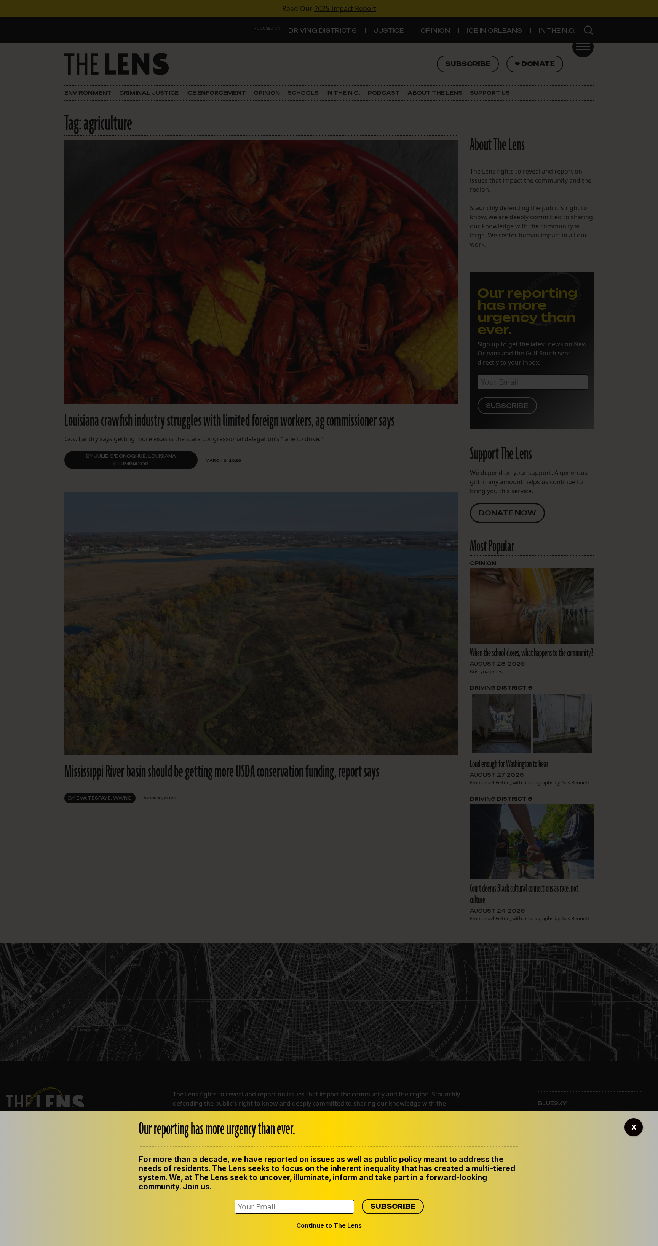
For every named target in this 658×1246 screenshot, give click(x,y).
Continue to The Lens (329, 1225)
